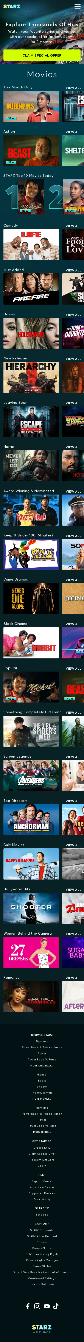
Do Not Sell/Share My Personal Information (42, 1272)
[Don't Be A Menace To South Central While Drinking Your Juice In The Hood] (31, 554)
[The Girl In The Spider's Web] (31, 731)
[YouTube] (47, 1306)
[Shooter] (31, 908)
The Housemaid (42, 1092)
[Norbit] (31, 642)
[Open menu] (78, 6)
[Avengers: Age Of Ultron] (31, 775)
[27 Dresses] (31, 952)
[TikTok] (56, 1306)
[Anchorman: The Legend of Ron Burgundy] (31, 819)
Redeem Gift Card (42, 1159)
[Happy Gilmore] (31, 864)
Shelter (42, 1086)
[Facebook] (28, 1306)
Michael (42, 1074)
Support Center (42, 1181)
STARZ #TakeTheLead (42, 1236)
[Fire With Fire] (31, 289)
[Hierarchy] (31, 377)
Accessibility (42, 1199)
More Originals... (42, 1065)
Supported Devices (42, 1193)
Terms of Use (42, 1266)
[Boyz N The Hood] (31, 510)
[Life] (31, 244)
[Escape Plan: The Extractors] (31, 421)
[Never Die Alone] (31, 598)
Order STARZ (42, 1147)
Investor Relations (42, 1284)
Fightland (42, 1041)
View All (73, 88)
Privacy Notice (42, 1248)
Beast (42, 1080)
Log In (42, 1165)
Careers (42, 1242)
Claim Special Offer (42, 1153)
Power (42, 1053)
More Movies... (42, 1098)
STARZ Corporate (42, 1230)
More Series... (42, 1132)
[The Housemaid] (31, 333)
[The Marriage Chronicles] (31, 996)
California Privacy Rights (42, 1254)
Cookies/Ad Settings (42, 1278)
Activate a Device (42, 1187)
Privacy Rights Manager (42, 1260)
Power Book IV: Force (42, 1059)
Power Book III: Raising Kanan (42, 1047)
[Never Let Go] (31, 465)
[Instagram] (37, 1306)
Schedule (42, 1214)
